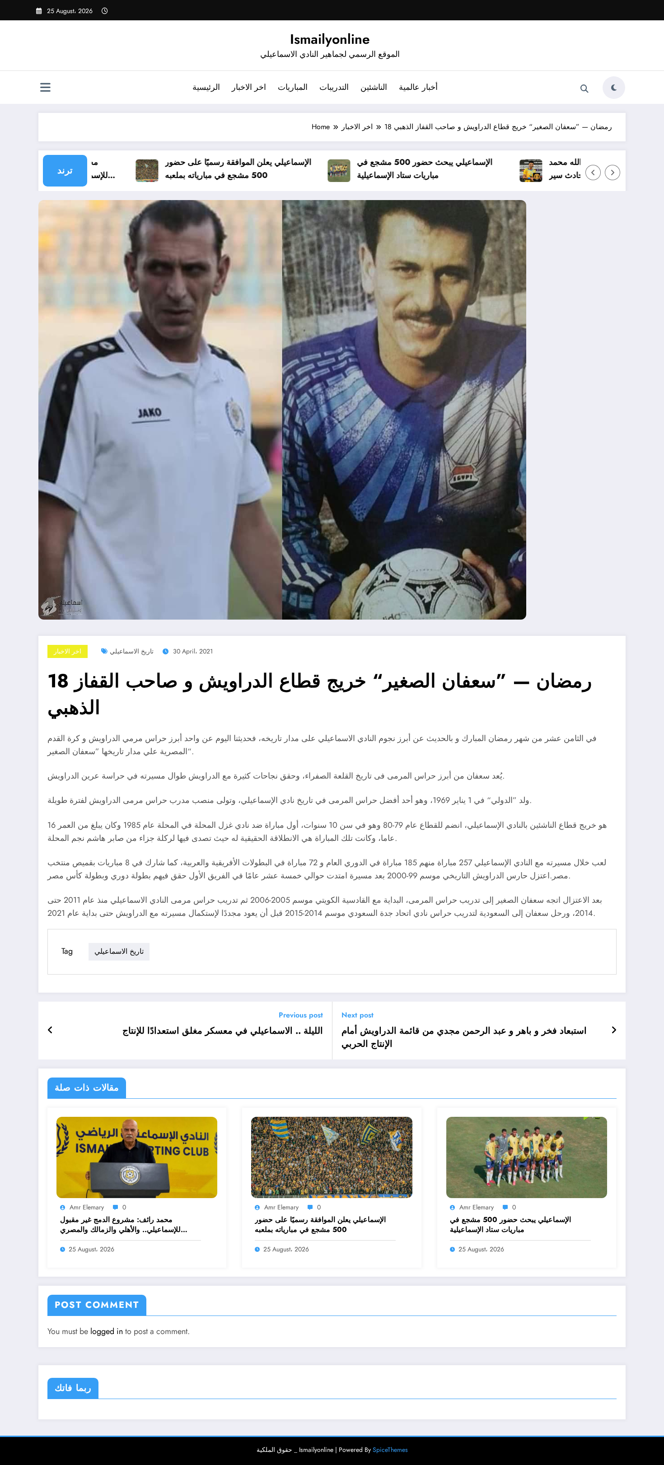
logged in (106, 1331)
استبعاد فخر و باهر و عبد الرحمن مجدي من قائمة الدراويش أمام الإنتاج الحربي (464, 1037)
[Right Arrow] (612, 172)
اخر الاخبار (249, 87)
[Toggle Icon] (45, 88)
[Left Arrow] (593, 172)
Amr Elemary (87, 1207)
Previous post (301, 1015)
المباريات (293, 87)
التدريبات (334, 87)
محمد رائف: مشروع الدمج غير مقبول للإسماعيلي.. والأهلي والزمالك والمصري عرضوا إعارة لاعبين (120, 1225)
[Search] (584, 89)
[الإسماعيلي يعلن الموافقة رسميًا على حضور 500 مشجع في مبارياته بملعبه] (331, 1157)
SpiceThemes (390, 1449)
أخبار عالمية (418, 87)
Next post (357, 1015)
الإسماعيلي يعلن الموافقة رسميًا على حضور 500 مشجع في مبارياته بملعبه (213, 168)
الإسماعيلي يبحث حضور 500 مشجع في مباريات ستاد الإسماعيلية (400, 168)
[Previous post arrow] (50, 1030)
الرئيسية (206, 87)
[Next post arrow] (614, 1030)
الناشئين (373, 87)
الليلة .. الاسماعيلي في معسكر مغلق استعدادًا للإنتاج (222, 1031)
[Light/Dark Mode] (614, 87)
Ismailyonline (330, 39)
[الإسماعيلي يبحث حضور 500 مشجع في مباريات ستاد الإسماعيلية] (526, 1157)
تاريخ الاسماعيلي (132, 651)
